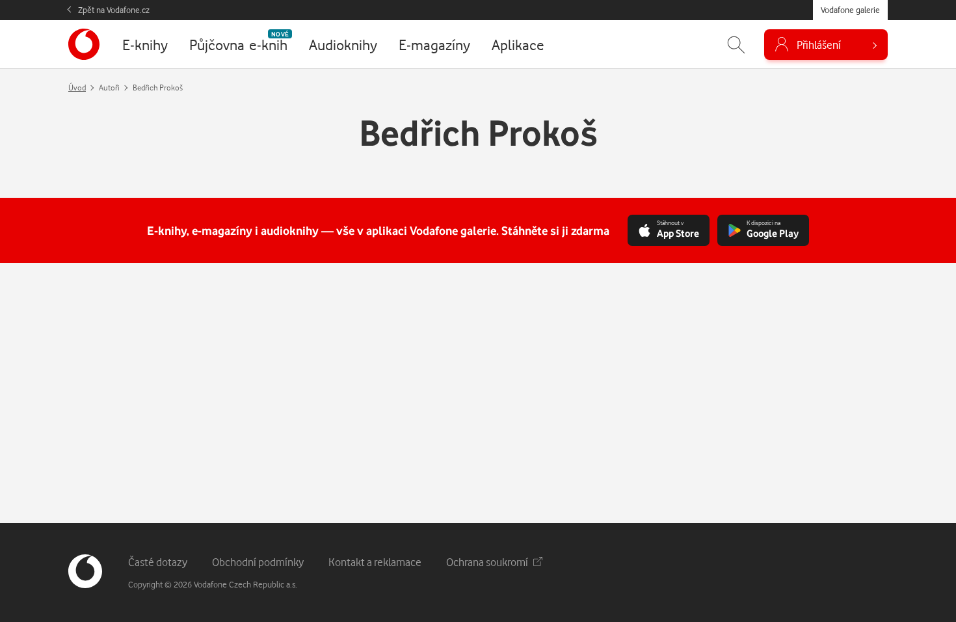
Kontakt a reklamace (374, 562)
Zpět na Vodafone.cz (114, 10)
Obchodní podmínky (258, 562)
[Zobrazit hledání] (736, 44)
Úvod (77, 87)
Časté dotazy (157, 562)
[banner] (84, 44)
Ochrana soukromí (487, 562)
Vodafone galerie (850, 10)
